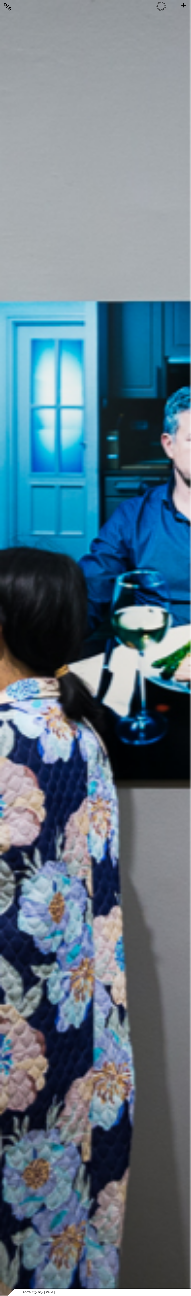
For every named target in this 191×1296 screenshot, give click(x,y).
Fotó (49, 1292)
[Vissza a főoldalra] (7, 6)
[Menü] (183, 5)
